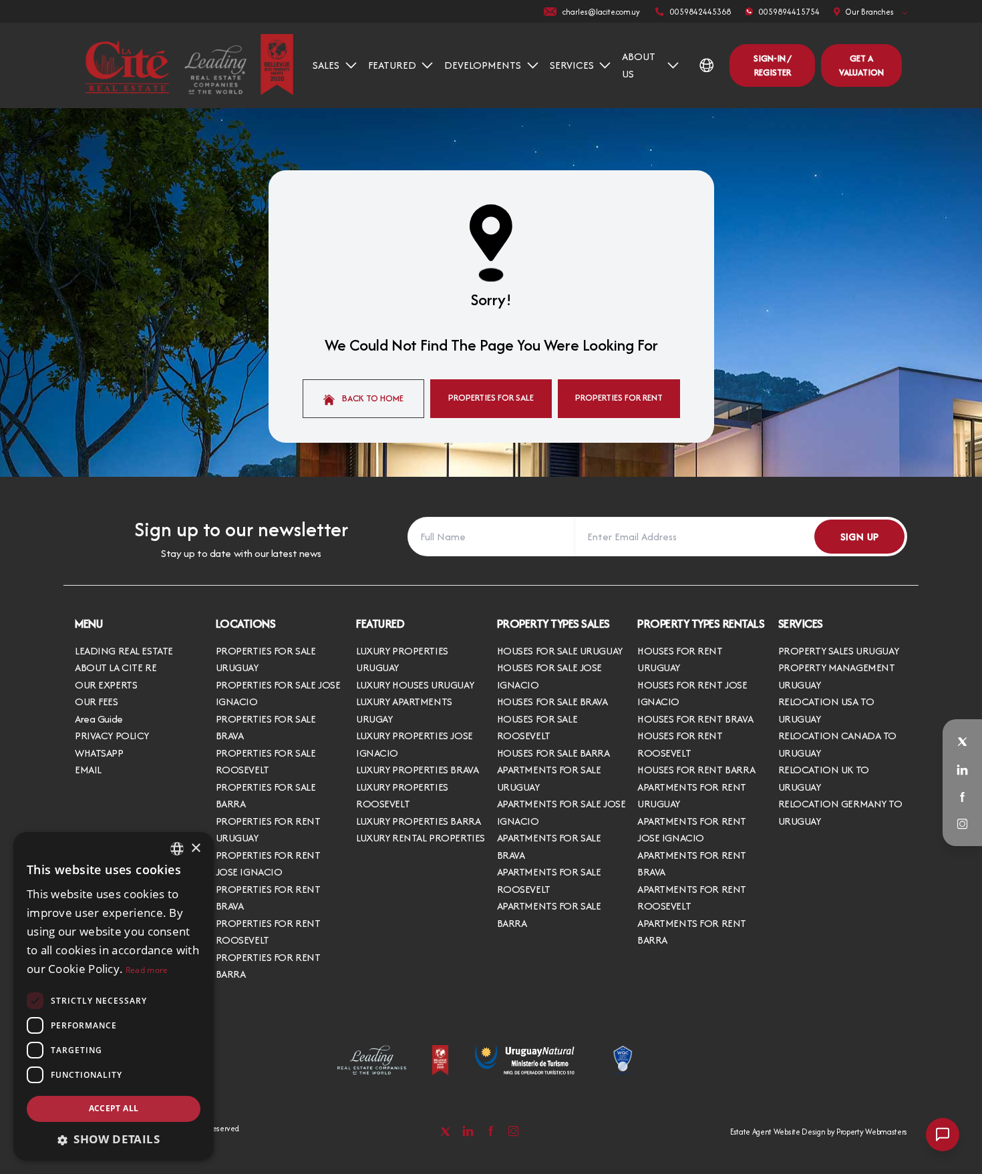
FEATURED (392, 65)
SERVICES (572, 65)
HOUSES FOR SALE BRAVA (552, 701)
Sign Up (859, 536)
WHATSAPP (99, 753)
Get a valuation (861, 65)
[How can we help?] (942, 1134)
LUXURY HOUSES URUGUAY (415, 685)
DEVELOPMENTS (482, 65)
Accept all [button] (114, 1108)
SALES (326, 65)
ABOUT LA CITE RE (115, 667)
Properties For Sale (491, 397)
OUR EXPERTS (106, 685)
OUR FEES (96, 701)
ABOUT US (638, 65)
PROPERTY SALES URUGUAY (838, 650)
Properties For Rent (619, 397)
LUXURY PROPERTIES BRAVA (417, 769)
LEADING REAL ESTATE (124, 650)
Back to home (371, 398)
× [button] (195, 848)
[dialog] (113, 996)
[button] (113, 1139)
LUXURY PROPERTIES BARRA (418, 821)
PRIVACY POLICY (112, 735)
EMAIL (88, 769)
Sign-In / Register (772, 65)
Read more (147, 970)
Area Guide (99, 719)
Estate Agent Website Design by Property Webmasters (818, 1131)
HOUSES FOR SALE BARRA (553, 753)
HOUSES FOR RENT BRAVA (695, 719)
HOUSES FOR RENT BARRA (696, 769)
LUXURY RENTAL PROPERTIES (420, 837)
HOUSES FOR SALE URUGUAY (560, 650)
